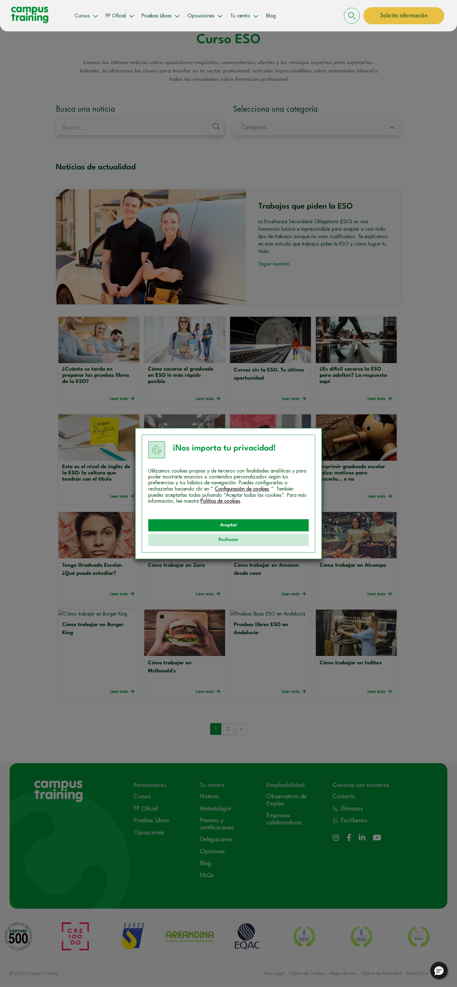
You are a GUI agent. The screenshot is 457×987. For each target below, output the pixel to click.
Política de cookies (220, 501)
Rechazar (228, 539)
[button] (439, 970)
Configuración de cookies (242, 489)
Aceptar (228, 525)
